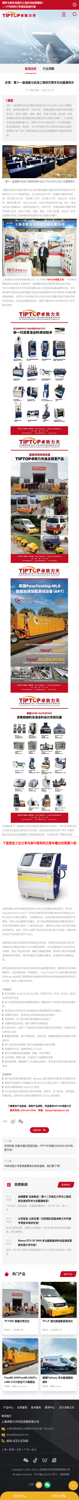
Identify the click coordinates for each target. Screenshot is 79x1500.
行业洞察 (48, 68)
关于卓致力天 (66, 1407)
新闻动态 (30, 68)
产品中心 (8, 1407)
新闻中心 (50, 1407)
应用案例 (22, 1407)
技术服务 (36, 1407)
